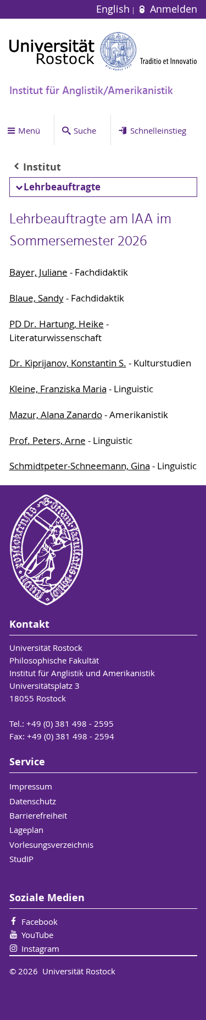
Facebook (39, 921)
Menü (29, 130)
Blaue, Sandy (36, 298)
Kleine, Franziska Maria (58, 389)
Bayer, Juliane (38, 272)
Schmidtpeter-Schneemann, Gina (79, 466)
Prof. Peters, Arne (47, 441)
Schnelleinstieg (158, 130)
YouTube (37, 934)
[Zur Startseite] (103, 51)
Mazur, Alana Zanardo (55, 415)
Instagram (40, 948)
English (114, 9)
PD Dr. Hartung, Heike (56, 324)
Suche (85, 130)
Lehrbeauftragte (62, 186)
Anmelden (172, 9)
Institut (42, 167)
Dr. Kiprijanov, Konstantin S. (67, 363)
